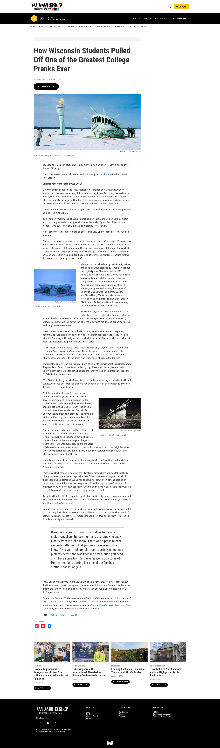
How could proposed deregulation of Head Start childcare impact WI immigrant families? (51, 674)
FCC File (156, 712)
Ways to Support (138, 26)
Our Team (90, 714)
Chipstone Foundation (105, 601)
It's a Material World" (53, 601)
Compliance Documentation (164, 714)
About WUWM (103, 26)
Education (37, 666)
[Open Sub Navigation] (47, 26)
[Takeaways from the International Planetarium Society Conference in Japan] (90, 652)
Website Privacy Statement (164, 716)
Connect (119, 26)
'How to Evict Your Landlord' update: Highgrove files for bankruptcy (166, 672)
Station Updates (92, 718)
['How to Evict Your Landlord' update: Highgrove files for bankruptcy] (168, 652)
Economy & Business (157, 666)
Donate (182, 6)
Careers (122, 714)
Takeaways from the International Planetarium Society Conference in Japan (88, 672)
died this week (106, 174)
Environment (115, 666)
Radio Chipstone (57, 615)
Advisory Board (92, 716)
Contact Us (123, 712)
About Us (89, 712)
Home (34, 26)
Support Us (123, 716)
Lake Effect (56, 26)
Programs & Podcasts (79, 26)
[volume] (42, 18)
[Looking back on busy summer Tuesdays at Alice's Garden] (129, 652)
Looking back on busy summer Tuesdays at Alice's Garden (128, 671)
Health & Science (78, 666)
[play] (34, 18)
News (42, 26)
